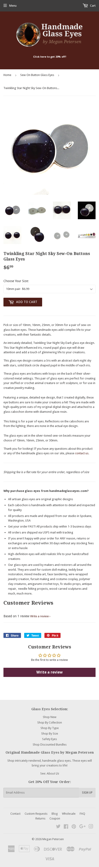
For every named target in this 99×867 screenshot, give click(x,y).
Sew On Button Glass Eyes (37, 75)
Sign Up (87, 792)
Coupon (55, 818)
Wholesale (69, 813)
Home (7, 75)
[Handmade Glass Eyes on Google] (82, 827)
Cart (92, 5)
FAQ (82, 813)
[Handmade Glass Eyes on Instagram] (91, 827)
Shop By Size (49, 733)
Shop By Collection (49, 722)
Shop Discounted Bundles (50, 744)
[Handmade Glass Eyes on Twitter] (58, 827)
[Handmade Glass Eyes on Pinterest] (73, 827)
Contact (15, 813)
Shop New (49, 717)
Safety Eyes (49, 739)
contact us (81, 453)
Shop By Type (50, 728)
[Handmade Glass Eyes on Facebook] (66, 827)
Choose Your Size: (16, 281)
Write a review (39, 616)
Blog (55, 813)
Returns (40, 818)
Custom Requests (36, 813)
